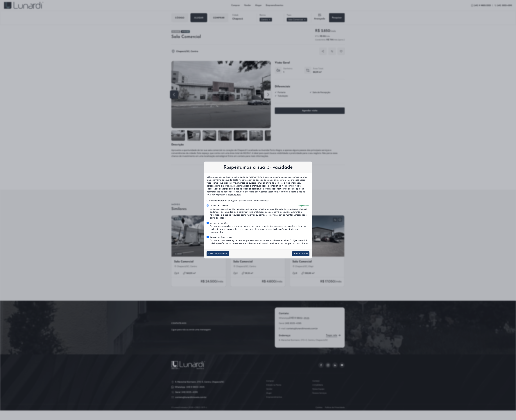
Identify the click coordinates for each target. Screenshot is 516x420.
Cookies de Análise (219, 223)
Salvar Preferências (217, 253)
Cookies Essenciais (259, 206)
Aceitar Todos (301, 253)
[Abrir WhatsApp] (509, 413)
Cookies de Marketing (221, 237)
